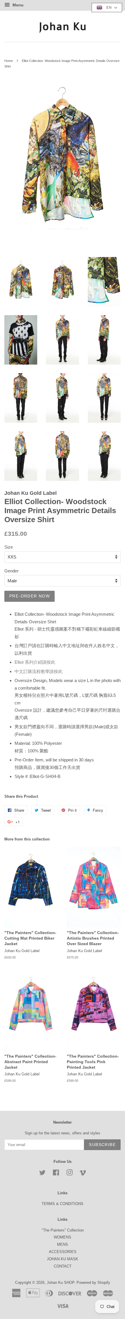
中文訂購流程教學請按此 (39, 671)
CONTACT (63, 1266)
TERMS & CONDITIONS (62, 1204)
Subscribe (102, 1144)
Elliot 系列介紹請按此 (35, 662)
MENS (62, 1244)
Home (8, 61)
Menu (17, 5)
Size (8, 547)
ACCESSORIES (62, 1252)
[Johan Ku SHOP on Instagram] (69, 1174)
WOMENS (62, 1237)
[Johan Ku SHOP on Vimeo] (83, 1174)
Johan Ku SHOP (60, 1282)
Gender (11, 570)
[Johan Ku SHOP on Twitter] (42, 1174)
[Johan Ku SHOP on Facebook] (56, 1174)
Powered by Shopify (93, 1282)
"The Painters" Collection (63, 1230)
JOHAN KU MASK (62, 1259)
